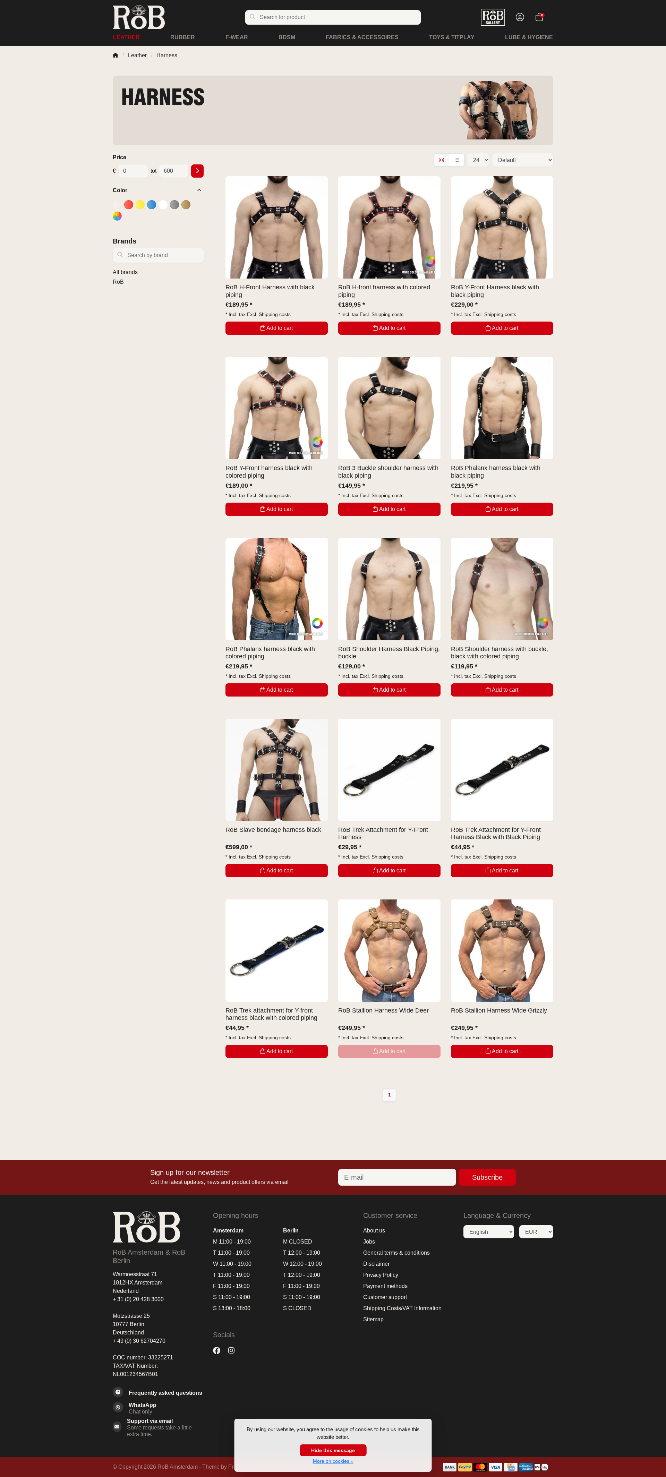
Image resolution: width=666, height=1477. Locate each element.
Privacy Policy (380, 1275)
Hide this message (333, 1450)
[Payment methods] (449, 1467)
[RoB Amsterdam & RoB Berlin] (179, 17)
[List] (456, 160)
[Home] (115, 55)
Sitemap (373, 1319)
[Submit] (197, 171)
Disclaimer (376, 1264)
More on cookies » (333, 1461)
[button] (519, 17)
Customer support (385, 1297)
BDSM (287, 37)
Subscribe (487, 1177)
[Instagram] (234, 1350)
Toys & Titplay (452, 37)
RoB (118, 282)
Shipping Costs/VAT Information (402, 1308)
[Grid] (441, 160)
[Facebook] (219, 1350)
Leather (126, 37)
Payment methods (385, 1286)
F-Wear (236, 37)
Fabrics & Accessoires (362, 37)
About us (374, 1230)
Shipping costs (275, 314)
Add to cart (279, 328)
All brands (125, 272)
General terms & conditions (396, 1253)
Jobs (369, 1242)
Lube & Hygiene (529, 37)
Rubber (182, 37)
